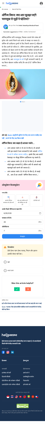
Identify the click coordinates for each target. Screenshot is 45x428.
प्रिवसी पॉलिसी (6, 377)
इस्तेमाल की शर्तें (6, 373)
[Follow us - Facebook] (3, 352)
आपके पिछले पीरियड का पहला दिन (12, 209)
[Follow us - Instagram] (7, 352)
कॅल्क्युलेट (22, 236)
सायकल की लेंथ (6, 218)
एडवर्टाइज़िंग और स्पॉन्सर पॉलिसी (11, 384)
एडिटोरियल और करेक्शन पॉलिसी (11, 380)
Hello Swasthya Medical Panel (29, 25)
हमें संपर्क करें (26, 384)
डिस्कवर (4, 360)
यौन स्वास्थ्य (5, 9)
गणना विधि (4, 193)
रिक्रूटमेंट (26, 380)
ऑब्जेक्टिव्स (5, 226)
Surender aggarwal (9, 32)
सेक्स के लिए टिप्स (16, 9)
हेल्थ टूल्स (26, 360)
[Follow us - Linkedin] (12, 352)
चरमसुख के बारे (19, 59)
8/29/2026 (8, 213)
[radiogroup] (22, 200)
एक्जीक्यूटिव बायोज (28, 377)
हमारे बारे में (26, 373)
